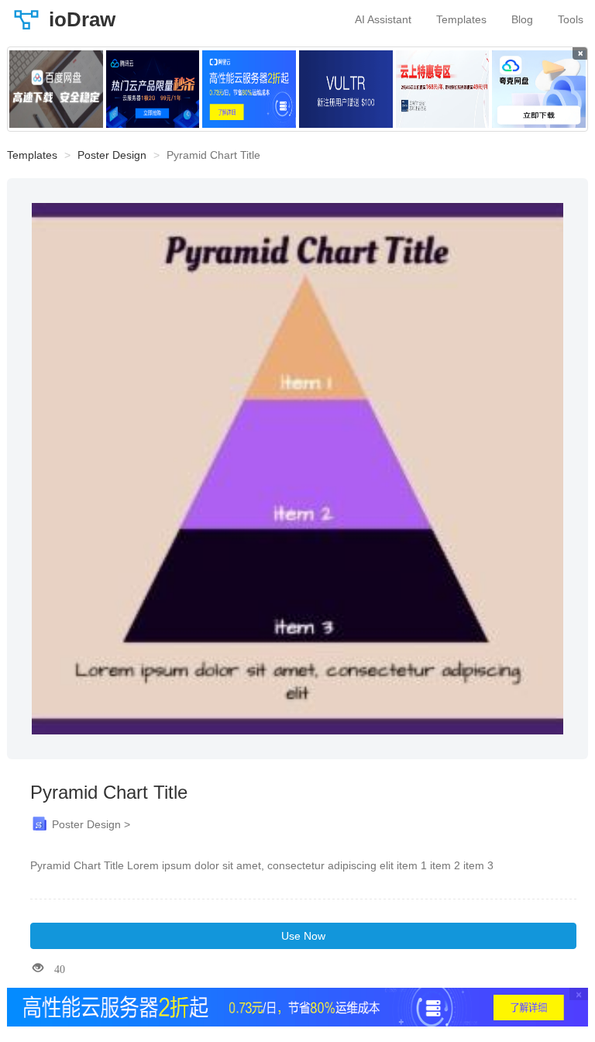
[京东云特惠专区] (442, 89)
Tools (570, 19)
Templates (461, 19)
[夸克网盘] (538, 89)
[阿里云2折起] (249, 89)
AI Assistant (383, 19)
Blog (522, 19)
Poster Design (111, 155)
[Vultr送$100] (346, 89)
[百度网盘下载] (56, 89)
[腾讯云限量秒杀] (153, 89)
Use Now (303, 936)
